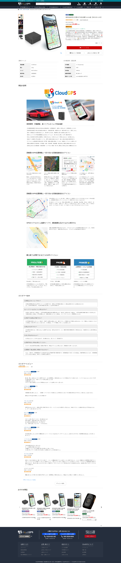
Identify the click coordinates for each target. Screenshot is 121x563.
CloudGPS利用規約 (39, 561)
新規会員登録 (24, 549)
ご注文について (44, 547)
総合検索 (64, 552)
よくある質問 (65, 547)
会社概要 (84, 552)
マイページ (23, 547)
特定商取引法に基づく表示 (49, 561)
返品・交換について (45, 554)
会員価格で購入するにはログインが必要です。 (76, 28)
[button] (19, 507)
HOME (21, 9)
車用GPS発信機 (26, 9)
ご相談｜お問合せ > (90, 536)
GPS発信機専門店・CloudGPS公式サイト (26, 0)
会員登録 (101, 0)
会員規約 (23, 552)
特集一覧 (84, 549)
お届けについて (44, 552)
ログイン (94, 0)
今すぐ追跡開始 (41, 0)
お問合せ (84, 554)
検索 (70, 4)
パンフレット (85, 547)
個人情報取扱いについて (26, 554)
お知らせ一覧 (65, 554)
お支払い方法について (46, 549)
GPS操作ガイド (65, 549)
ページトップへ (101, 526)
